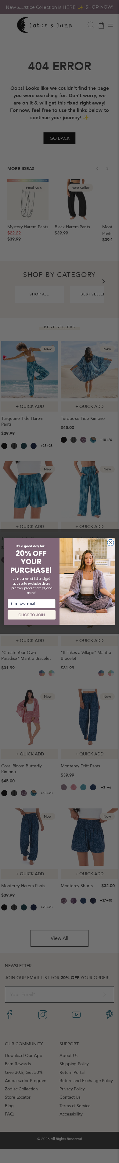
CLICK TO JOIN (31, 615)
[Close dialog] (110, 542)
